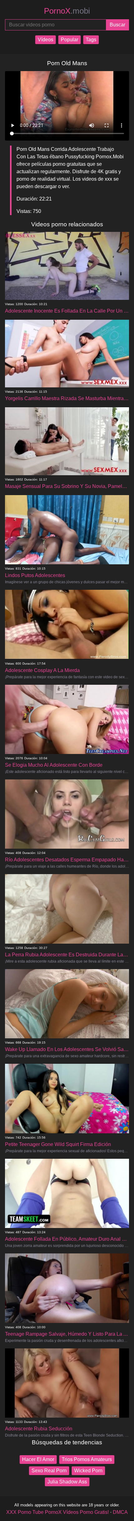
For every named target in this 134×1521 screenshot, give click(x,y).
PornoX (67, 11)
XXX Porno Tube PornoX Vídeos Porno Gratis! (57, 1512)
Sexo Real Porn (49, 1470)
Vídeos (45, 39)
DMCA (120, 1512)
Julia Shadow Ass (67, 1481)
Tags (91, 39)
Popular (69, 39)
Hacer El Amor (38, 1459)
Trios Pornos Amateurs (87, 1459)
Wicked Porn (88, 1470)
